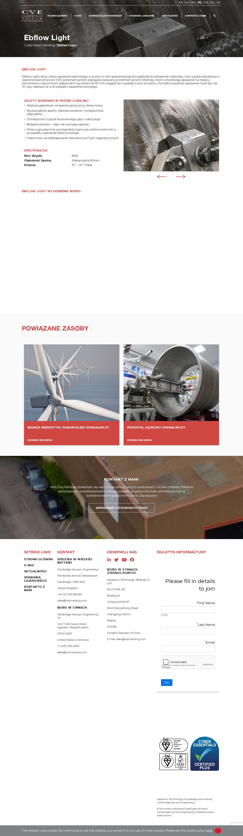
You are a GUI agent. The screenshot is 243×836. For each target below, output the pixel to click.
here (208, 830)
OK (218, 830)
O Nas (78, 15)
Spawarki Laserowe (141, 15)
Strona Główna (57, 15)
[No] (238, 830)
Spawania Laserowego (35, 579)
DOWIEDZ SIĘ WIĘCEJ (40, 440)
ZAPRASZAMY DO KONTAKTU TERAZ (121, 507)
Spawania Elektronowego (105, 15)
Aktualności (170, 15)
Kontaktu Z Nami (195, 15)
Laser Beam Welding (40, 45)
